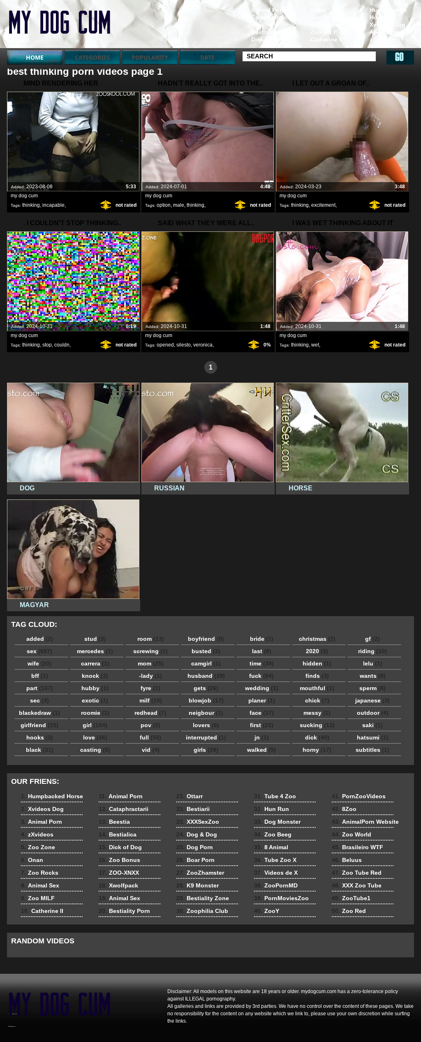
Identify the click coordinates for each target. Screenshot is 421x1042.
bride (261, 638)
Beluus (347, 860)
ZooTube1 (351, 898)
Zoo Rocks (325, 17)
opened (165, 345)
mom (151, 663)
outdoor (373, 712)
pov (150, 725)
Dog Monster (277, 821)
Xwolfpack (118, 885)
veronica (203, 345)
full (150, 737)
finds (317, 675)
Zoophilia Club (202, 911)
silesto (183, 345)
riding (372, 651)
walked (261, 749)
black (39, 749)
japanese (372, 700)
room (150, 638)
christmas (317, 638)
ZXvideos (59, 26)
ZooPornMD (276, 885)
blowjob (206, 700)
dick (317, 737)
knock (95, 675)
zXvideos (382, 39)
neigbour (206, 712)
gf (372, 638)
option (164, 205)
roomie (95, 712)
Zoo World (351, 834)
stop (47, 345)
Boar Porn (195, 860)
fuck (261, 675)
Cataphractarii (271, 17)
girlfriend (39, 725)
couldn (61, 345)
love (95, 737)
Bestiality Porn (124, 911)
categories (92, 57)
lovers (206, 725)
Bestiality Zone (202, 898)
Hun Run (271, 809)
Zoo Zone (383, 47)
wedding (261, 688)
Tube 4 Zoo (275, 796)
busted (206, 651)
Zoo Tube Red (357, 872)
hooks (39, 737)
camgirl (206, 663)
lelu (372, 663)
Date (207, 57)
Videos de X (276, 872)
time (262, 663)
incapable (53, 205)
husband (206, 675)
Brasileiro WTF (357, 847)
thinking (31, 205)
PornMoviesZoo (281, 898)
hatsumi (373, 737)
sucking (317, 725)
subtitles (372, 749)
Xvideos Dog (387, 24)
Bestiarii (193, 809)
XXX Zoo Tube (357, 885)
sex (39, 651)
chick (317, 700)
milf (150, 700)
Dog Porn (194, 847)
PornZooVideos (359, 796)
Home (35, 57)
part (39, 688)
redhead (150, 712)
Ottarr (189, 796)
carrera (95, 663)
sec (39, 700)
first (261, 725)
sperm (372, 688)
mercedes (95, 651)
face (262, 712)
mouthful (317, 688)
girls (206, 749)
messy (317, 712)
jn (261, 737)
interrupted (206, 737)
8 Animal (271, 847)
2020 (317, 651)
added (39, 638)
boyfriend (206, 638)
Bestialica (265, 32)
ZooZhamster (200, 872)
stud (95, 638)
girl (95, 725)
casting (95, 749)
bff (39, 675)
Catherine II (326, 39)
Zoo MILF (323, 32)
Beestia (261, 24)
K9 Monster (197, 885)
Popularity (150, 57)
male (178, 205)
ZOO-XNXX (119, 872)
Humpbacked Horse (388, 14)
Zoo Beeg (272, 834)
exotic (95, 700)
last (261, 651)
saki (372, 725)
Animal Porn (387, 32)
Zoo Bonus (119, 860)
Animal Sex (326, 24)
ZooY (266, 911)
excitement (323, 205)
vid (151, 749)
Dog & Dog (196, 834)
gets (206, 688)
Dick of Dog (267, 39)
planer (261, 700)
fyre (150, 688)
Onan (318, 10)
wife (39, 663)
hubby (95, 688)
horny (317, 749)
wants (373, 675)
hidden (317, 663)
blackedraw (39, 712)
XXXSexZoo (197, 821)
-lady (150, 675)
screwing (150, 651)
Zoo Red (349, 911)
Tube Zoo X (275, 860)
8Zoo (344, 809)
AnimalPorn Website (365, 821)
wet (315, 345)
